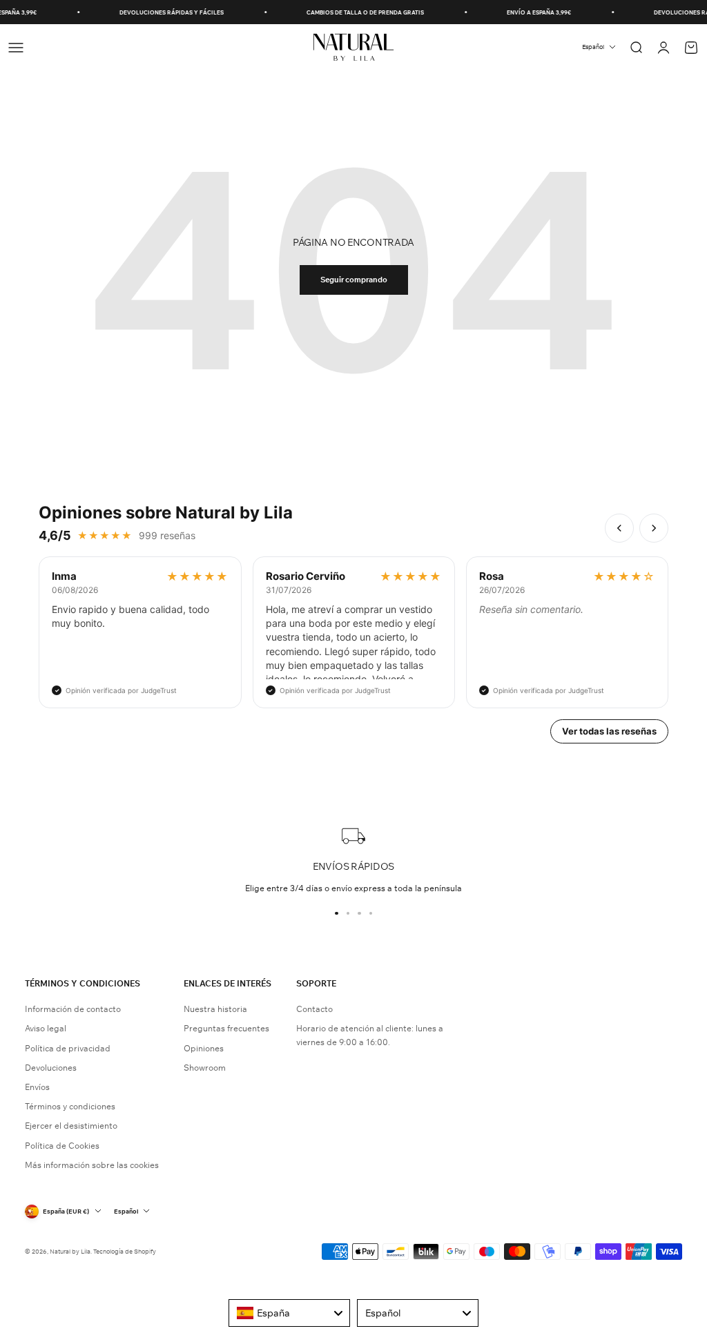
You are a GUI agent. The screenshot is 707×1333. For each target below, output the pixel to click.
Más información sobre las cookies (92, 1165)
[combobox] (289, 1313)
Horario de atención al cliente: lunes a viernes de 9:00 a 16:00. (369, 1035)
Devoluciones (51, 1067)
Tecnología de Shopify (124, 1251)
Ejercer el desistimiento (71, 1125)
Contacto (314, 1009)
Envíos (37, 1087)
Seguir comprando (353, 279)
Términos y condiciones (70, 1106)
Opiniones (204, 1048)
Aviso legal (45, 1028)
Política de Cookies (62, 1145)
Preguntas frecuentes (226, 1028)
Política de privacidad (67, 1048)
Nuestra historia (215, 1009)
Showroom (205, 1067)
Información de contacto (73, 1009)
